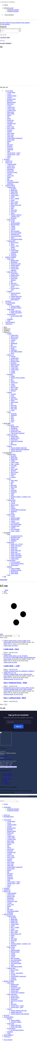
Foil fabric (10, 122)
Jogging (9, 131)
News (5, 327)
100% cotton (14, 366)
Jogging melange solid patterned (15, 298)
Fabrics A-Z (7, 328)
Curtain (13, 226)
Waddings (10, 319)
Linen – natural (15, 531)
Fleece (9, 118)
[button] (3, 26)
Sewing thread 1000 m (17, 563)
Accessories (7, 532)
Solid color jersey (12, 272)
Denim (9, 115)
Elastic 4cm (14, 547)
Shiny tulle (10, 136)
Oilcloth (13, 508)
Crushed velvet (11, 110)
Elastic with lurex (16, 554)
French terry (10, 120)
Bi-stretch (10, 100)
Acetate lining (11, 92)
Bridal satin (10, 104)
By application (8, 452)
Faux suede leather (16, 232)
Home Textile (11, 219)
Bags (8, 534)
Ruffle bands (14, 571)
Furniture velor (11, 123)
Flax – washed (15, 198)
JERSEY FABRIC (10, 257)
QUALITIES (9, 91)
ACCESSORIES (10, 303)
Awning (9, 97)
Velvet (9, 156)
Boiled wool (14, 193)
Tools (8, 321)
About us (6, 782)
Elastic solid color (16, 311)
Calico (12, 410)
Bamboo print (15, 260)
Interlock (13, 390)
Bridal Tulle (14, 192)
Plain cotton (10, 112)
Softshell (9, 146)
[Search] (19, 29)
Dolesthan (10, 374)
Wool (8, 157)
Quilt (12, 421)
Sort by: (2, 636)
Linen (12, 342)
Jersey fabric (10, 133)
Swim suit (10, 148)
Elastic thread (14, 565)
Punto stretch (11, 140)
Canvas (9, 105)
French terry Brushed (14, 279)
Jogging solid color (16, 296)
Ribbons (9, 304)
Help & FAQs (8, 774)
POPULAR (8, 162)
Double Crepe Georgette (18, 377)
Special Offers (3, 579)
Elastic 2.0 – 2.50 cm (17, 544)
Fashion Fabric (11, 187)
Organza (13, 397)
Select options (7, 642)
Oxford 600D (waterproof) (14, 138)
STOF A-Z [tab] (7, 815)
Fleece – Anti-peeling (15, 246)
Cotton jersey (11, 107)
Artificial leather (11, 95)
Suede (12, 237)
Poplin (9, 141)
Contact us (7, 783)
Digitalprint (10, 169)
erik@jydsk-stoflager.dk (6, 759)
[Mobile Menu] (1, 20)
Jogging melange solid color (15, 293)
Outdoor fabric (11, 241)
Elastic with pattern (16, 312)
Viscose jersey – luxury (13, 153)
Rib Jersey (10, 144)
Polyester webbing (16, 307)
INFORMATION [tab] (9, 816)
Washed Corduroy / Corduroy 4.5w (16, 215)
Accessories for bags (16, 536)
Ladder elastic (15, 558)
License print (14, 267)
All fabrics (7, 159)
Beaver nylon (11, 167)
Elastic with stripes (16, 557)
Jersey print (10, 135)
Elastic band (10, 309)
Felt (8, 117)
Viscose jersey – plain (13, 154)
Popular (9, 333)
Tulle (8, 151)
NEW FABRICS (10, 322)
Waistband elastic (8, 679)
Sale (5, 576)
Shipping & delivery (9, 777)
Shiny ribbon (14, 573)
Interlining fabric (15, 537)
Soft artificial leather (13, 182)
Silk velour (14, 210)
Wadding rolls (15, 539)
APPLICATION (10, 185)
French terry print (12, 172)
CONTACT (8, 161)
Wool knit (13, 218)
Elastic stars (14, 552)
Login (5, 780)
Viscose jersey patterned (15, 269)
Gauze (12, 200)
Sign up (18, 726)
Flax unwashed (15, 231)
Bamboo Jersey (11, 99)
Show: (2, 637)
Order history (7, 778)
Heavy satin (10, 126)
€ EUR (6, 5)
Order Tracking (8, 775)
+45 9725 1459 (3, 756)
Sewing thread (11, 314)
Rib (8, 143)
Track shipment (9, 14)
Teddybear (10, 149)
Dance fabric (10, 113)
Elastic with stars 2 (16, 545)
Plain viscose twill (16, 205)
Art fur (9, 94)
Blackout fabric (11, 102)
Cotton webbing (15, 306)
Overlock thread (15, 562)
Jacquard (9, 130)
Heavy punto (11, 128)
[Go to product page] (20, 640)
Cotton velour (11, 109)
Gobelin (9, 125)
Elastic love (14, 549)
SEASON (8, 301)
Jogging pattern (15, 265)
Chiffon (13, 373)
